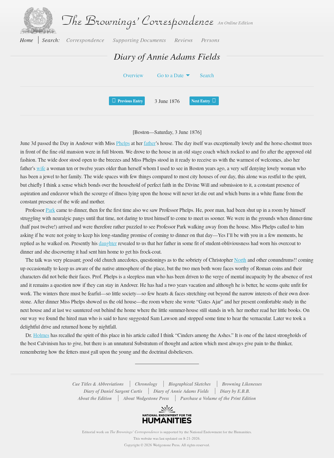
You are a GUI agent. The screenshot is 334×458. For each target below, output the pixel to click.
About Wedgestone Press (146, 398)
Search (207, 75)
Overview (133, 75)
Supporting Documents (140, 40)
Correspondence (86, 40)
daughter (108, 243)
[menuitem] (132, 75)
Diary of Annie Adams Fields (182, 391)
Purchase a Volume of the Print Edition (218, 398)
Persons (210, 40)
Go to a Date (170, 75)
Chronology (146, 384)
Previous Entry (130, 101)
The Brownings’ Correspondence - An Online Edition (135, 20)
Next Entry (201, 101)
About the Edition (95, 398)
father (150, 143)
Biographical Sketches (190, 384)
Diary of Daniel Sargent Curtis (114, 391)
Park (50, 209)
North (240, 259)
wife (41, 168)
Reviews (184, 40)
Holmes (41, 335)
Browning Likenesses (242, 384)
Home (26, 40)
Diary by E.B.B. (235, 391)
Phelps (123, 143)
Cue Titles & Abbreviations (98, 384)
